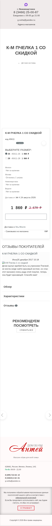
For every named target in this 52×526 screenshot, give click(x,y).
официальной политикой (26, 498)
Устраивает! (26, 508)
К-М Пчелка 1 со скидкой (19, 253)
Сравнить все (26, 330)
